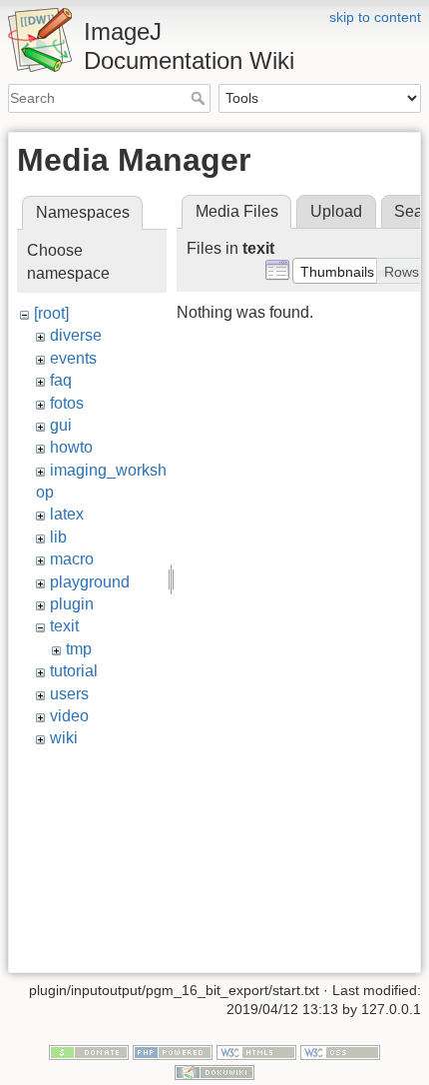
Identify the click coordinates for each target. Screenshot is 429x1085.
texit (64, 625)
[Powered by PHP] (173, 1051)
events (73, 358)
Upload (336, 211)
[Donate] (89, 1051)
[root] (51, 313)
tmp (79, 648)
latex (67, 514)
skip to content (375, 17)
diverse (76, 335)
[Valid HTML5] (256, 1051)
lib (58, 537)
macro (72, 558)
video (69, 715)
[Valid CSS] (340, 1051)
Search (200, 98)
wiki (64, 737)
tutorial (74, 670)
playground (90, 581)
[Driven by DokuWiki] (214, 1071)
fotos (67, 403)
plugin (72, 603)
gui (61, 425)
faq (61, 380)
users (69, 693)
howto (71, 447)
